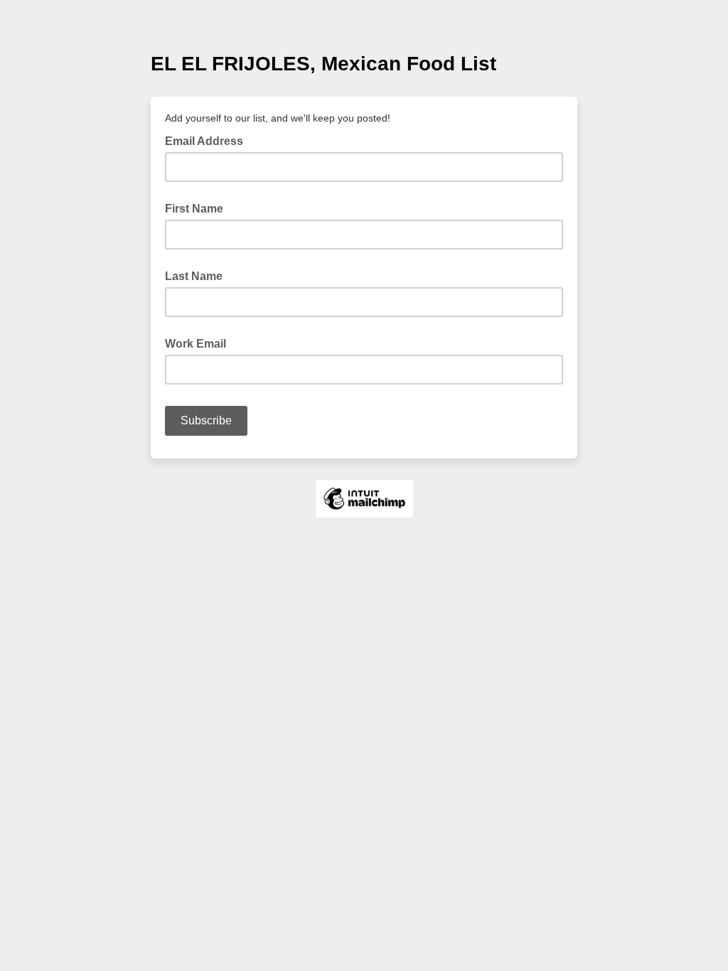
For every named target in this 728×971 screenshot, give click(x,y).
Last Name (194, 276)
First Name (194, 209)
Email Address (208, 140)
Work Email (195, 344)
